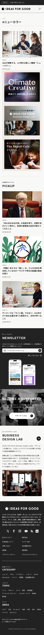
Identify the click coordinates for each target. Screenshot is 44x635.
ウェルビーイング (24, 593)
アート (4, 590)
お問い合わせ (6, 546)
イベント (14, 577)
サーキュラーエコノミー (9, 593)
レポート (29, 574)
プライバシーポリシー (9, 554)
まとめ (36, 574)
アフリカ (5, 612)
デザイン (11, 590)
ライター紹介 (26, 542)
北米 (33, 609)
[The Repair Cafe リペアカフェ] (22, 168)
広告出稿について (7, 542)
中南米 (39, 609)
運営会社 (24, 537)
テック (18, 590)
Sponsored (5, 577)
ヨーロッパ (16, 609)
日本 (9, 609)
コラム (12, 574)
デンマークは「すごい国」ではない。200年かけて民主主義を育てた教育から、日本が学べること (22, 316)
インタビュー (20, 574)
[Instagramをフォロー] (19, 531)
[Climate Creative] (22, 101)
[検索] (40, 9)
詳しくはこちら (33, 356)
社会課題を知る (27, 546)
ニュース (4, 574)
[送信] (39, 350)
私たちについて (7, 537)
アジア (4, 609)
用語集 (4, 550)
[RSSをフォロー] (32, 531)
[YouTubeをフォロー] (26, 531)
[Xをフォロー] (8, 531)
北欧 (23, 609)
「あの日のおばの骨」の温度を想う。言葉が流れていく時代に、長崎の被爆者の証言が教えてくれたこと (22, 226)
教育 (23, 590)
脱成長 (4, 596)
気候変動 (29, 590)
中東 (28, 609)
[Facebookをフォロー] (13, 531)
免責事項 (24, 550)
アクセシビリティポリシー (30, 554)
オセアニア (13, 612)
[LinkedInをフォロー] (37, 531)
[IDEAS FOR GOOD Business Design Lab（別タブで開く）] (22, 135)
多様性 (34, 593)
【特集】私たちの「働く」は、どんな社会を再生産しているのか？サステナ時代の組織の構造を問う (22, 271)
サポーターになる (21, 416)
